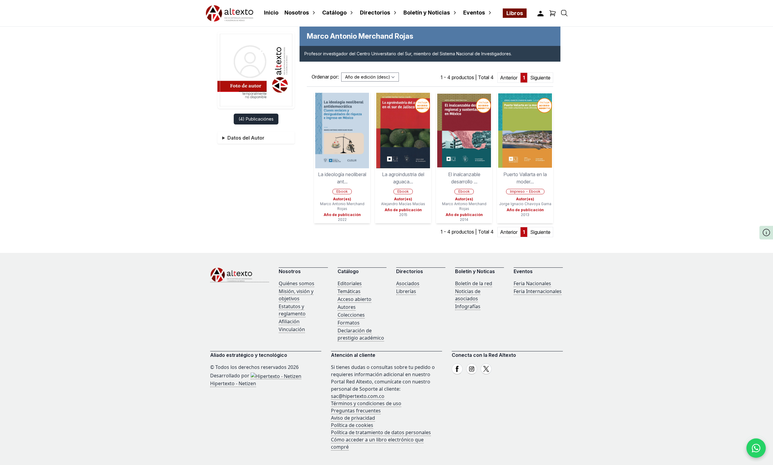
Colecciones (351, 315)
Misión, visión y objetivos (296, 295)
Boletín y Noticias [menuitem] (426, 12)
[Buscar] (564, 13)
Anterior (509, 78)
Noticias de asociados (467, 295)
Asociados (407, 283)
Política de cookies (352, 425)
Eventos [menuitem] (474, 12)
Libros (514, 13)
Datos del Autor (246, 138)
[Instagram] (471, 368)
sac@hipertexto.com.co (357, 396)
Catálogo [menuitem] (334, 12)
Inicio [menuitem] (271, 12)
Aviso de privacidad (353, 418)
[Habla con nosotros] (756, 448)
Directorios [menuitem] (375, 12)
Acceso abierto (354, 299)
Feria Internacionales (538, 291)
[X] (486, 368)
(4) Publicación (256, 118)
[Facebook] (457, 368)
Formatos (349, 322)
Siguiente (540, 78)
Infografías (467, 306)
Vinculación (292, 329)
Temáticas (349, 291)
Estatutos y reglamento (292, 310)
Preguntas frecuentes (356, 410)
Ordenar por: (325, 77)
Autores (347, 307)
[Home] (239, 274)
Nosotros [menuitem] (296, 12)
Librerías (406, 291)
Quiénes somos (296, 283)
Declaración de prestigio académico (361, 334)
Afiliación (289, 321)
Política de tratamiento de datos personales (381, 432)
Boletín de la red (473, 283)
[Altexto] (229, 13)
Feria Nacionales (532, 283)
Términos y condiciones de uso (366, 403)
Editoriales (350, 283)
